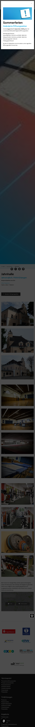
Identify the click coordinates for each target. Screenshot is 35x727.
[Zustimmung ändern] (3, 721)
